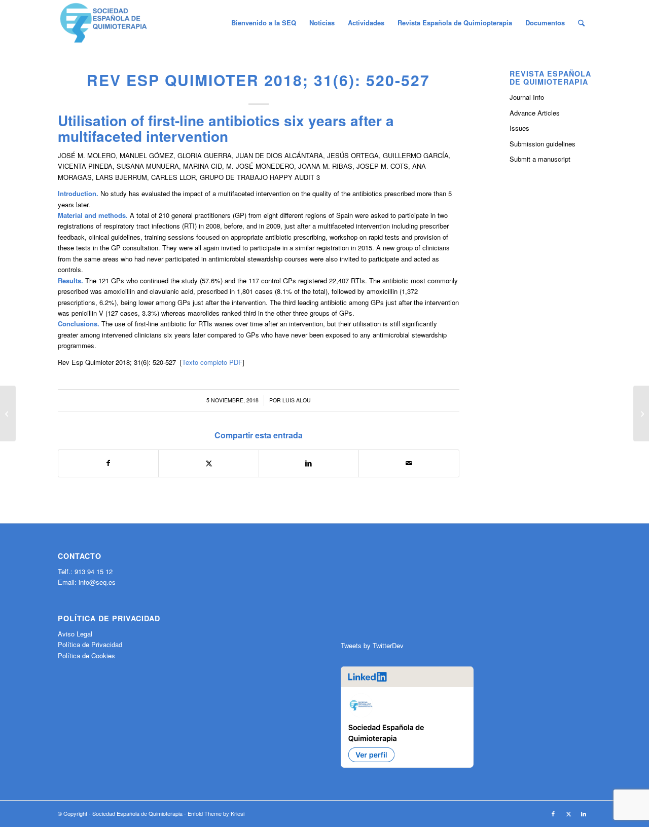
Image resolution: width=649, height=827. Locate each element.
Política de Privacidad (90, 644)
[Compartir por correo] (408, 463)
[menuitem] (264, 23)
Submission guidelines (542, 143)
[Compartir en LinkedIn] (308, 463)
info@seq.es (97, 582)
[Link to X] (568, 813)
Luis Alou (296, 400)
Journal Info (527, 97)
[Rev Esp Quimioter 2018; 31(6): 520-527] (8, 413)
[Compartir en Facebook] (108, 463)
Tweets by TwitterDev (372, 645)
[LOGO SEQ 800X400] (103, 23)
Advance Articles (535, 113)
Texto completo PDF (212, 362)
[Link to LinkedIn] (583, 813)
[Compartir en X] (208, 463)
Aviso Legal (75, 633)
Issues (519, 128)
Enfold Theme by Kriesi (216, 813)
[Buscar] (581, 23)
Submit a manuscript (540, 159)
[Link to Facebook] (553, 813)
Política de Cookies (86, 655)
